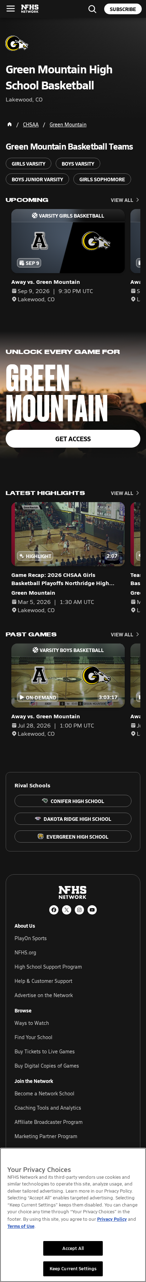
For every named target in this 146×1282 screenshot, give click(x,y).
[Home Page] (9, 124)
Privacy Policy (112, 1218)
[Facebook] (53, 909)
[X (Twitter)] (66, 909)
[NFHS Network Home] (30, 9)
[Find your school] (92, 8)
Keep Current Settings (73, 1268)
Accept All (73, 1248)
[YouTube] (92, 909)
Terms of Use (20, 1226)
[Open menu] (10, 8)
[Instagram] (79, 909)
